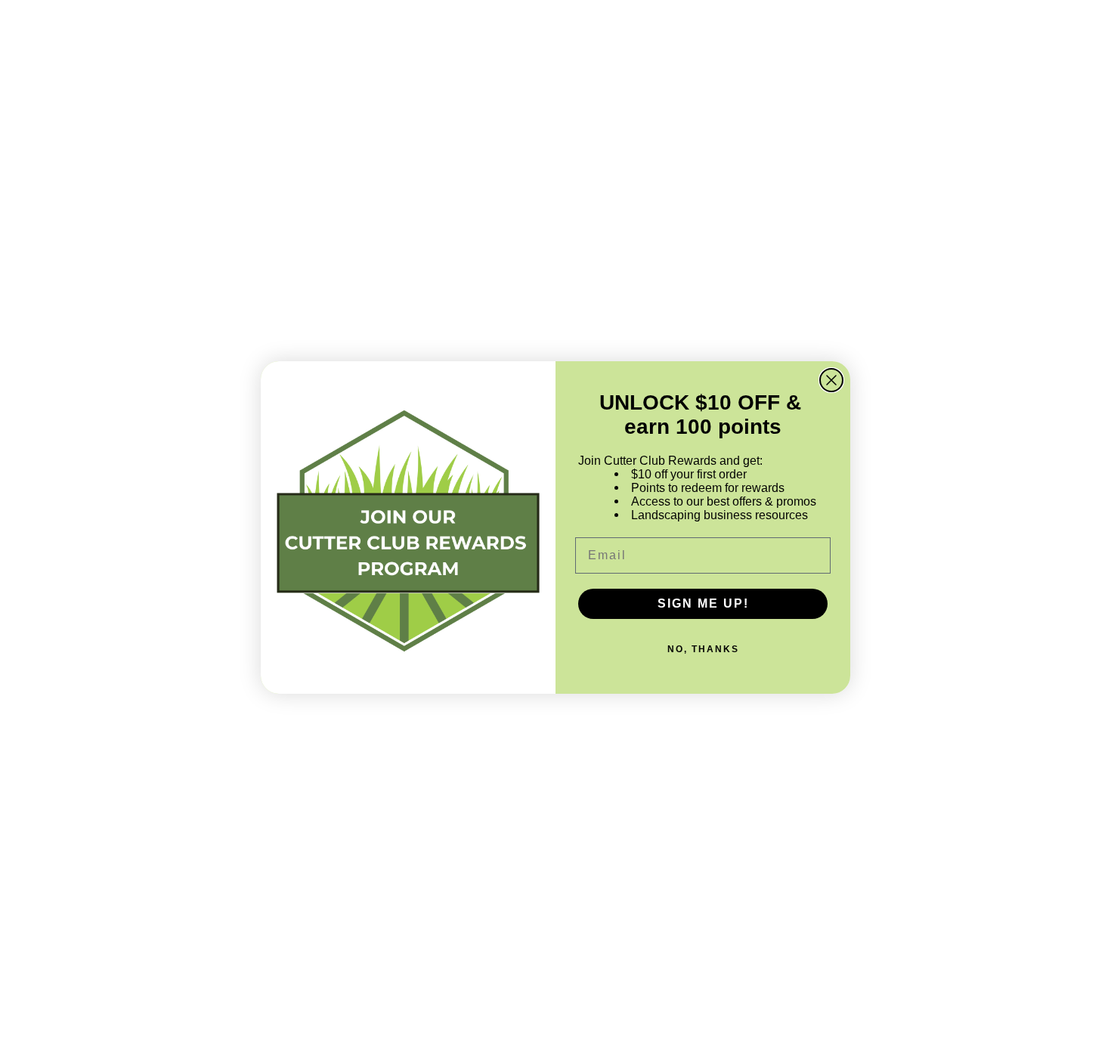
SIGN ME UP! (703, 603)
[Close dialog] (831, 380)
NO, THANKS (703, 649)
